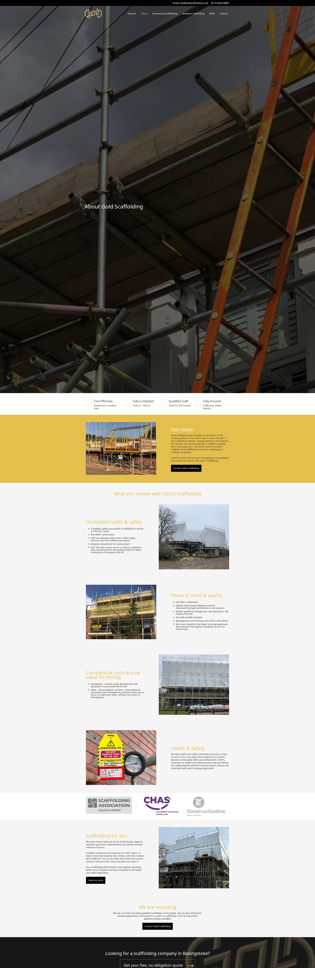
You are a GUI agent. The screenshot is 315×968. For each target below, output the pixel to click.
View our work (95, 880)
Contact (224, 13)
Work (212, 13)
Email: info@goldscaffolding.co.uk (190, 2)
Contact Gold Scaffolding (186, 468)
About (144, 13)
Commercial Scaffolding (164, 13)
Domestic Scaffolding (193, 13)
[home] (93, 13)
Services (132, 13)
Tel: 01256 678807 (220, 2)
